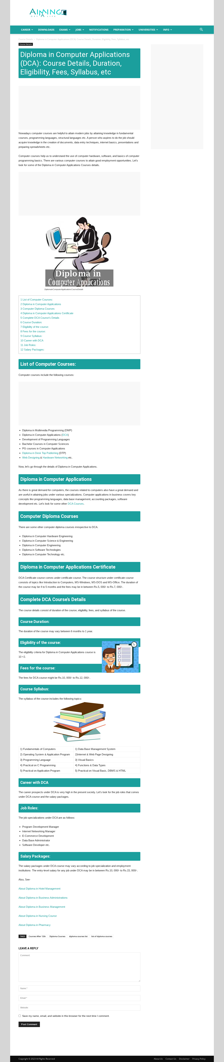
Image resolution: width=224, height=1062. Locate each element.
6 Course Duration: (31, 322)
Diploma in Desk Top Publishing (40, 452)
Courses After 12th (37, 936)
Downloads (46, 29)
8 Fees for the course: (33, 331)
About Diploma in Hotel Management (39, 888)
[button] (201, 30)
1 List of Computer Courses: (36, 299)
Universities (147, 29)
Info (166, 29)
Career (25, 29)
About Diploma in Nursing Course (38, 915)
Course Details (26, 39)
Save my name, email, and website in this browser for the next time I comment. (66, 1015)
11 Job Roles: (28, 345)
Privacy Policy (198, 1058)
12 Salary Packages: (32, 349)
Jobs (78, 29)
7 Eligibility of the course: (34, 326)
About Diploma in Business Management (42, 906)
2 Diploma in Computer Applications (40, 304)
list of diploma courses (101, 936)
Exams (63, 29)
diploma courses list (78, 936)
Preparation (122, 29)
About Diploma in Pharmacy (35, 924)
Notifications (98, 29)
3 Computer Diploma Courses (37, 308)
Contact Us (171, 1058)
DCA (65, 434)
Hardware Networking (55, 457)
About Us (158, 1058)
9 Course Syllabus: (31, 335)
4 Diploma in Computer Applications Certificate (46, 313)
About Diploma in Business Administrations (43, 897)
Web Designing (31, 457)
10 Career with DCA (31, 340)
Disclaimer (184, 1058)
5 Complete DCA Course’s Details (39, 317)
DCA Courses (76, 503)
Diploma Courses (57, 936)
